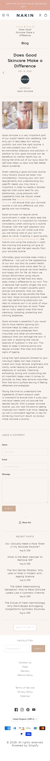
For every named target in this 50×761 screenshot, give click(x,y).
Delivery (25, 671)
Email (4, 459)
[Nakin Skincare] (25, 15)
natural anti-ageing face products (21, 239)
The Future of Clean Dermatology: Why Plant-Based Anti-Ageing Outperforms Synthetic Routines (25, 606)
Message (6, 474)
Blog (28, 26)
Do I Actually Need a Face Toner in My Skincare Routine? (25, 545)
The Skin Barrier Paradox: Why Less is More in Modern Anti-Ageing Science (25, 573)
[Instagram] (22, 709)
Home (19, 26)
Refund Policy (25, 675)
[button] (25, 627)
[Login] (40, 15)
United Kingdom (23, 719)
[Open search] (8, 15)
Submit (38, 648)
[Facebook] (16, 709)
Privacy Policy (25, 692)
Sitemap (25, 696)
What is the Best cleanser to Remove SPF (25, 559)
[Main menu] (3, 15)
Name (4, 445)
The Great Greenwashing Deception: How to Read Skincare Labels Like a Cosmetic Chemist (25, 589)
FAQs (25, 666)
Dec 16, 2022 (25, 71)
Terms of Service (25, 687)
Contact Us (25, 662)
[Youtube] (33, 709)
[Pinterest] (28, 709)
